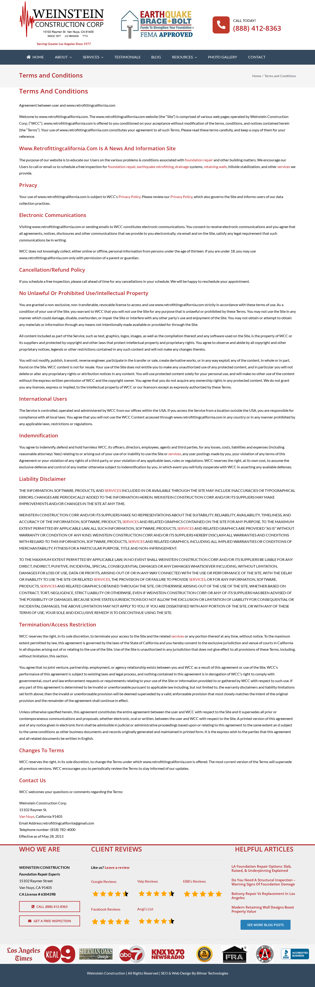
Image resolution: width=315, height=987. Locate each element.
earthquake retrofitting (155, 166)
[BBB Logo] (295, 950)
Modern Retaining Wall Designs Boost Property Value (263, 909)
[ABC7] (132, 947)
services (283, 166)
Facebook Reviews (105, 909)
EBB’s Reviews (194, 881)
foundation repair (199, 160)
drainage (182, 166)
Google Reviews (103, 881)
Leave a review (117, 867)
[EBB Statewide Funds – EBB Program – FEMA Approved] (157, 12)
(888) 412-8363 (257, 28)
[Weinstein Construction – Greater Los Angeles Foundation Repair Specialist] (61, 3)
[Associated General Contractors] (264, 947)
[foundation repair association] (234, 947)
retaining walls (215, 166)
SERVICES (113, 490)
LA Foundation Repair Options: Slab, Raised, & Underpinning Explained (261, 868)
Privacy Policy (129, 196)
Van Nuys (26, 816)
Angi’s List (145, 909)
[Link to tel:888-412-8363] (221, 24)
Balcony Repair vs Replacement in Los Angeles (263, 895)
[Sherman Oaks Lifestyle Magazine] (96, 950)
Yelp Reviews (147, 881)
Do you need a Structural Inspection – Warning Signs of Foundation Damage (263, 882)
